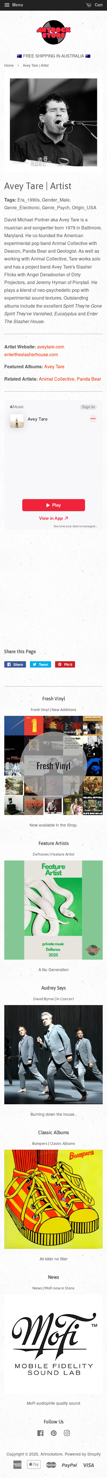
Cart (98, 4)
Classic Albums (53, 1132)
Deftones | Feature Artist (53, 854)
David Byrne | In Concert (53, 998)
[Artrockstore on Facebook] (40, 1434)
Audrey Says (53, 987)
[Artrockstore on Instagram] (67, 1434)
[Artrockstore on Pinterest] (54, 1434)
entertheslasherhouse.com (31, 354)
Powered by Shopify (83, 1454)
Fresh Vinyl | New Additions (53, 709)
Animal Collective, (58, 378)
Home (9, 65)
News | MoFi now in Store (53, 1288)
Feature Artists (54, 843)
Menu (17, 4)
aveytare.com (50, 346)
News (53, 1277)
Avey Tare (54, 366)
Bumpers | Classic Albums (53, 1143)
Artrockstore (51, 1454)
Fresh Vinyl (53, 698)
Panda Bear (89, 378)
